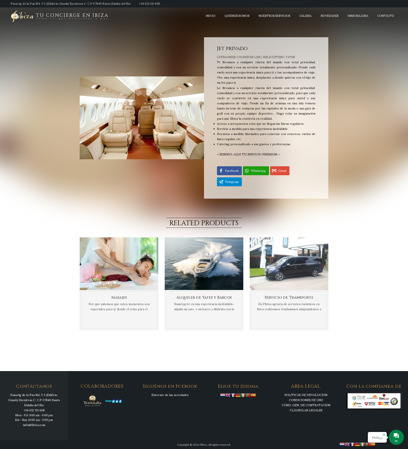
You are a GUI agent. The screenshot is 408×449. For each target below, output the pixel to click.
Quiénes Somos (237, 16)
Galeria (305, 16)
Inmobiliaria (358, 16)
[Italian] (243, 395)
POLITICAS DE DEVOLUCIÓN (306, 395)
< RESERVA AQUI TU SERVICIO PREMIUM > (248, 154)
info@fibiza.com (34, 425)
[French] (232, 395)
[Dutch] (222, 395)
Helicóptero (273, 57)
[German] (238, 395)
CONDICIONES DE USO (306, 400)
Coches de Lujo (249, 57)
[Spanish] (253, 395)
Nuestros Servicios (274, 16)
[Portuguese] (248, 395)
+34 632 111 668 (149, 4)
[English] (227, 395)
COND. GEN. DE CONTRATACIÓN (306, 405)
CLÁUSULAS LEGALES (306, 410)
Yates (290, 57)
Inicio (210, 16)
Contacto (385, 16)
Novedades (330, 16)
